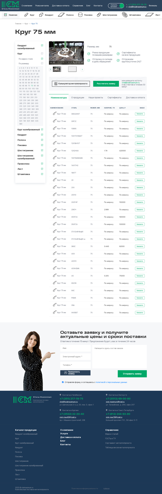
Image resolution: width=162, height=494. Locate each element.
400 (20, 112)
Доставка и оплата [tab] (135, 97)
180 (24, 97)
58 (32, 83)
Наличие (13, 15)
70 (29, 86)
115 (24, 91)
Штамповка (135, 15)
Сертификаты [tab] (114, 97)
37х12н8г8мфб (77, 232)
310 (20, 106)
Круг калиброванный (24, 443)
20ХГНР (74, 202)
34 (26, 77)
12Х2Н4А (75, 151)
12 (37, 68)
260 (36, 100)
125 (27, 91)
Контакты (98, 6)
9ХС (73, 291)
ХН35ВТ (74, 313)
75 (32, 86)
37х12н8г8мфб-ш (78, 239)
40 (38, 77)
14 (23, 71)
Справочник (78, 6)
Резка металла (42, 6)
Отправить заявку (132, 373)
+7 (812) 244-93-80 (118, 414)
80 (35, 86)
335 (36, 121)
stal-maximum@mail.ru (115, 402)
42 (20, 80)
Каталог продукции (26, 430)
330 (28, 106)
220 (20, 100)
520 (36, 115)
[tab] (57, 69)
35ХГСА (74, 224)
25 (29, 74)
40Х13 (73, 261)
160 (35, 94)
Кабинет (107, 488)
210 (36, 97)
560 (20, 124)
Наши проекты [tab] (96, 97)
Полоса (70, 15)
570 (28, 118)
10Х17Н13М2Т (76, 136)
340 (32, 106)
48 (29, 80)
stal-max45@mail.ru (68, 417)
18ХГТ (73, 173)
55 (23, 83)
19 (36, 71)
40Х (73, 254)
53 (38, 80)
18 (33, 71)
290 (32, 103)
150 (31, 94)
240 (28, 100)
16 (28, 71)
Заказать (140, 114)
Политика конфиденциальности (85, 488)
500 (32, 115)
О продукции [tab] (77, 97)
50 (32, 80)
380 (29, 109)
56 (29, 83)
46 (26, 80)
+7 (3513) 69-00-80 (118, 398)
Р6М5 (73, 298)
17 (31, 71)
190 (28, 97)
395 (37, 109)
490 (28, 115)
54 (20, 83)
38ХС (73, 246)
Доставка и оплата (60, 6)
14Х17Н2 (74, 165)
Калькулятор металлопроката (72, 83)
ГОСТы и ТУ (110, 438)
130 (34, 91)
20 (39, 71)
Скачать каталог (114, 5)
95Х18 (73, 283)
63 (20, 86)
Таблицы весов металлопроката (120, 447)
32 (23, 77)
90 (23, 89)
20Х (72, 187)
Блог (88, 6)
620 (20, 121)
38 (35, 77)
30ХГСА (74, 217)
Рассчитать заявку (106, 83)
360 (20, 109)
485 (24, 115)
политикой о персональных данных (111, 382)
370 (24, 109)
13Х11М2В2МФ (77, 158)
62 (38, 83)
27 (34, 74)
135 (38, 91)
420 (32, 112)
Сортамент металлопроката (118, 443)
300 (36, 103)
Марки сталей (111, 434)
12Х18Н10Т (75, 143)
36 (32, 77)
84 (38, 86)
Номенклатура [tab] (59, 97)
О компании (27, 6)
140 (20, 94)
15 (25, 71)
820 (28, 121)
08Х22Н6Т (75, 114)
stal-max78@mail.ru (114, 417)
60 (35, 83)
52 (35, 80)
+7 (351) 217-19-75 (137, 5)
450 (20, 115)
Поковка (88, 15)
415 (28, 112)
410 (24, 112)
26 (31, 74)
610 (36, 118)
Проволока (20, 470)
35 (29, 77)
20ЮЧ (73, 210)
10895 (73, 129)
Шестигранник (110, 15)
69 (26, 86)
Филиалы (153, 6)
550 (24, 118)
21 (20, 74)
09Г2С (73, 121)
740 (24, 121)
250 (32, 100)
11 (34, 68)
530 (20, 118)
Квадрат (49, 15)
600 (32, 118)
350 (36, 106)
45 (23, 80)
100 (29, 89)
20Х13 (73, 195)
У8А (72, 305)
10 (32, 68)
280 (28, 103)
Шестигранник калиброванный (29, 465)
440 (36, 112)
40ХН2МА (75, 268)
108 (37, 89)
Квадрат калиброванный (26, 434)
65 (23, 86)
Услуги (64, 433)
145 (24, 94)
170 (20, 97)
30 (20, 77)
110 (20, 91)
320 (24, 106)
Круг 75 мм (61, 114)
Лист (157, 15)
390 (33, 109)
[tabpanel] (66, 53)
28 (37, 74)
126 (31, 91)
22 (23, 74)
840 (32, 121)
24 (26, 74)
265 (20, 103)
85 (20, 89)
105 (33, 89)
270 (24, 103)
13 (20, 71)
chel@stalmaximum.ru (137, 7)
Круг (32, 15)
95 (26, 89)
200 (32, 97)
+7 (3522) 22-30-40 (72, 414)
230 (24, 100)
